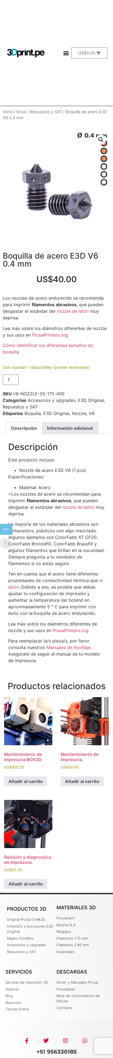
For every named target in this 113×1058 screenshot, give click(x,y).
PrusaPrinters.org (50, 335)
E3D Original (91, 400)
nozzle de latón (73, 311)
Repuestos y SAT (46, 111)
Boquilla (32, 413)
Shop (21, 111)
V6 (92, 413)
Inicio (8, 111)
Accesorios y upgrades (51, 400)
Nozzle (79, 413)
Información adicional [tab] (70, 428)
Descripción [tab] (24, 428)
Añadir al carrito (44, 379)
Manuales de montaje (68, 647)
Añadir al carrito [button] (26, 781)
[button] (66, 52)
